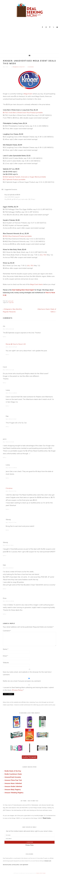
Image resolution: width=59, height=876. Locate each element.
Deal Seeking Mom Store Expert (23, 290)
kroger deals (11, 302)
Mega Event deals (36, 284)
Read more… (47, 818)
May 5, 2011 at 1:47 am (11, 491)
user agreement (24, 864)
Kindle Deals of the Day (13, 771)
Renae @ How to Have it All (16, 344)
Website (6, 662)
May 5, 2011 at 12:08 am (11, 393)
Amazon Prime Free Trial (13, 780)
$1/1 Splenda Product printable (14, 179)
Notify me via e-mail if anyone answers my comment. (22, 681)
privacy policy (15, 864)
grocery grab (10, 301)
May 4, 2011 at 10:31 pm (11, 346)
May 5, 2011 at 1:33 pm (11, 419)
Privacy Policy (30, 845)
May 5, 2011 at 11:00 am (8, 601)
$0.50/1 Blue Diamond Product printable (17, 236)
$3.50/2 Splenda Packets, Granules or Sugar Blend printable (24, 177)
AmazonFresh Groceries (13, 777)
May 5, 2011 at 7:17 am (11, 522)
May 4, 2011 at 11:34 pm (8, 441)
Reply (4, 336)
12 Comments (31, 66)
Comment (7, 631)
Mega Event (28, 94)
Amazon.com (47, 860)
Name (5, 649)
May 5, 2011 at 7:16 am (8, 545)
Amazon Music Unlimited (13, 783)
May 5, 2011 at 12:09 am (11, 467)
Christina (9, 488)
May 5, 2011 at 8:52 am (8, 567)
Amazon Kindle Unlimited (13, 786)
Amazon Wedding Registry (14, 793)
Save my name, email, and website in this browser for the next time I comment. (27, 673)
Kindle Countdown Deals (13, 774)
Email (5, 656)
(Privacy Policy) (17, 690)
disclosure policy (7, 864)
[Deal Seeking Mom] (29, 17)
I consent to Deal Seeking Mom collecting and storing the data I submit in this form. (28, 689)
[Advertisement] (29, 42)
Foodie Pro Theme (41, 873)
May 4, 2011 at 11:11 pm (8, 369)
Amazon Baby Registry (13, 789)
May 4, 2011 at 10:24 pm (8, 329)
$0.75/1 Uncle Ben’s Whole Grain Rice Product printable (23, 112)
